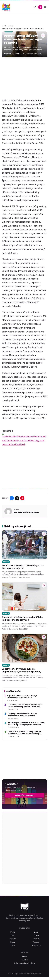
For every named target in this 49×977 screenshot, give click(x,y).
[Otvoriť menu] (45, 7)
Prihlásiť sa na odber (24, 795)
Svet (13, 935)
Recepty (36, 942)
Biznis (36, 932)
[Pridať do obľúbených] (43, 35)
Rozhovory (36, 945)
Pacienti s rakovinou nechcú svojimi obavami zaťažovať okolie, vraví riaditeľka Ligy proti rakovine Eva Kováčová (24, 440)
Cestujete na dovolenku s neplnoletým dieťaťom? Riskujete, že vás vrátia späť (24, 732)
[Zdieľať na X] (17, 498)
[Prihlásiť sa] (35, 7)
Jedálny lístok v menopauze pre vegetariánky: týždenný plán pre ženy (21, 670)
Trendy (13, 939)
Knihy (13, 945)
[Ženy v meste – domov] (6, 7)
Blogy (12, 942)
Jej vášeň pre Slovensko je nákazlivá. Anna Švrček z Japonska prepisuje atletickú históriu (26, 723)
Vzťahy (36, 935)
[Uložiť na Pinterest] (22, 498)
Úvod (4, 26)
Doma (12, 932)
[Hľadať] (40, 7)
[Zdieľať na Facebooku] (12, 498)
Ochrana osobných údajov (24, 963)
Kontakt (24, 960)
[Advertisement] (24, 78)
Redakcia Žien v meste (12, 54)
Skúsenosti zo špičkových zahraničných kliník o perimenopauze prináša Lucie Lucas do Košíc (24, 705)
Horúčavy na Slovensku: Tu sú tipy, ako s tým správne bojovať (23, 566)
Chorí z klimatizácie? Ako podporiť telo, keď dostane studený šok (22, 618)
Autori (24, 956)
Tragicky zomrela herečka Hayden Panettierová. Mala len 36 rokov (22, 714)
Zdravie (10, 26)
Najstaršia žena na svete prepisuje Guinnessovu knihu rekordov (22, 696)
